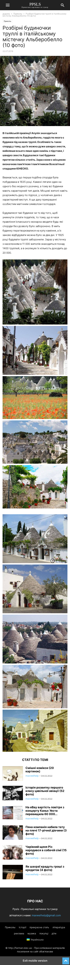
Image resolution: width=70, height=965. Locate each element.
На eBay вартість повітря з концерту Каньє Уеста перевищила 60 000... (44, 811)
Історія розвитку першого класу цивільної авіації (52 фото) (44, 791)
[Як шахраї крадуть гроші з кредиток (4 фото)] (13, 872)
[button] (8, 5)
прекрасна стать (39, 927)
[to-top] (65, 959)
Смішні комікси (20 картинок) (39, 769)
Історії (22, 927)
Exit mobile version (35, 960)
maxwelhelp (32, 775)
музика (32, 933)
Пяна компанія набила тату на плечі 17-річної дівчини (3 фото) (46, 830)
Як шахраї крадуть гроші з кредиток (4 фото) (44, 868)
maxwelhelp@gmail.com (46, 915)
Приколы (17, 13)
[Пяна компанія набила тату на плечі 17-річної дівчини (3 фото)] (13, 833)
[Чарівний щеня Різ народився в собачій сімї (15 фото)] (13, 852)
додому (6, 13)
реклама (19, 933)
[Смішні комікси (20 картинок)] (13, 774)
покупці (43, 933)
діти (54, 933)
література (58, 927)
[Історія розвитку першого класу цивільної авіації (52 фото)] (13, 793)
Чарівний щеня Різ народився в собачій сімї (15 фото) (46, 850)
